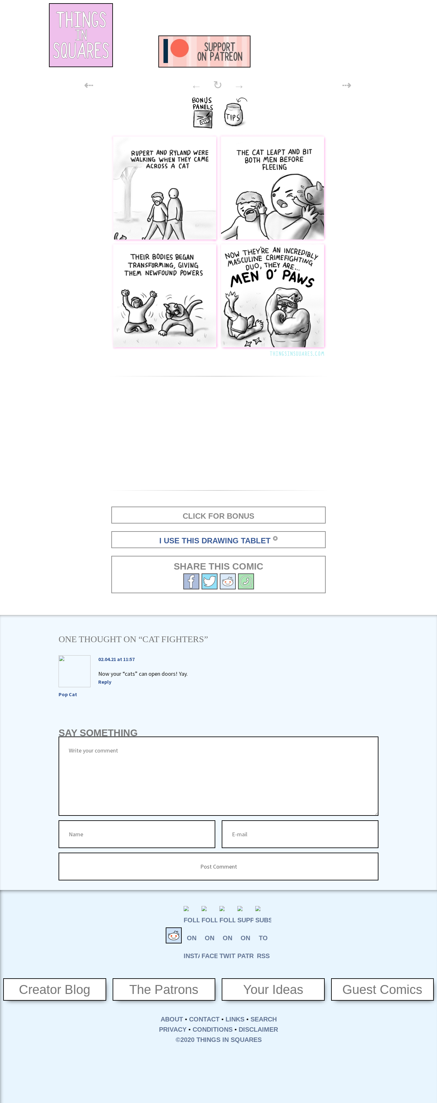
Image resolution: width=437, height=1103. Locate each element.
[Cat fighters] (210, 580)
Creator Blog (54, 989)
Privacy (173, 1029)
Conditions (213, 1029)
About (172, 1019)
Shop (375, 51)
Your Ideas (273, 989)
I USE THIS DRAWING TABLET (215, 540)
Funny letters (340, 51)
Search (263, 1019)
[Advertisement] (274, 17)
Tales (305, 51)
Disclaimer (258, 1029)
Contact (204, 1019)
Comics (270, 51)
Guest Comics (382, 989)
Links (235, 1019)
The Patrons (163, 989)
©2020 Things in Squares (219, 1039)
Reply (104, 682)
